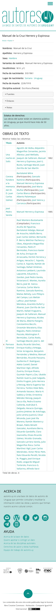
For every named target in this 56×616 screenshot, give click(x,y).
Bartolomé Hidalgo (26, 230)
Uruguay (38, 78)
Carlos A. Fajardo (25, 263)
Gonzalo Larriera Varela (28, 441)
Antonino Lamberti (26, 270)
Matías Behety (24, 294)
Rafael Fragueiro (32, 310)
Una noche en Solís (10, 158)
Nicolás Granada (33, 438)
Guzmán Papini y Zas (27, 374)
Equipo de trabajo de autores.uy (18, 550)
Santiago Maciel (31, 164)
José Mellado (32, 154)
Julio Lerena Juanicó (26, 414)
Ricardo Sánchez (31, 344)
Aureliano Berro (35, 428)
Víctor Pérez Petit (36, 451)
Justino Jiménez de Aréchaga (31, 411)
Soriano (28, 78)
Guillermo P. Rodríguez (28, 361)
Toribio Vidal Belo (34, 388)
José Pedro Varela (9, 212)
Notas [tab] (9, 107)
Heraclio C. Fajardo (34, 260)
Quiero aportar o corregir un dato (19, 540)
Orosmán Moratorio (26, 327)
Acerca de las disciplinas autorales (20, 543)
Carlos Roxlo (34, 337)
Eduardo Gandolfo (26, 431)
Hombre (13, 58)
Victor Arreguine (25, 351)
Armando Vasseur (25, 391)
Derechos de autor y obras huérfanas (21, 546)
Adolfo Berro (35, 233)
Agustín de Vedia (25, 148)
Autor (10, 40)
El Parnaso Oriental (10, 344)
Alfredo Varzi (33, 468)
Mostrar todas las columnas (16, 138)
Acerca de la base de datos (16, 536)
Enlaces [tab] (10, 101)
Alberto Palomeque (26, 196)
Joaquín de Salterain (27, 158)
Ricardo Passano (36, 357)
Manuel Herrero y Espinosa (30, 183)
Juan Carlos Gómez (26, 236)
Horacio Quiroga (34, 408)
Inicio (4, 40)
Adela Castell (23, 364)
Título (8, 142)
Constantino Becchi (26, 324)
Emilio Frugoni (24, 381)
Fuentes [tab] (10, 94)
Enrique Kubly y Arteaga (29, 347)
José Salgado (38, 377)
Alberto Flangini (35, 320)
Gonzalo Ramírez (34, 290)
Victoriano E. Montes (27, 280)
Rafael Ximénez (34, 267)
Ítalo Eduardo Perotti (27, 455)
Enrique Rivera (32, 371)
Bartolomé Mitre (25, 173)
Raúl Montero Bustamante (30, 220)
